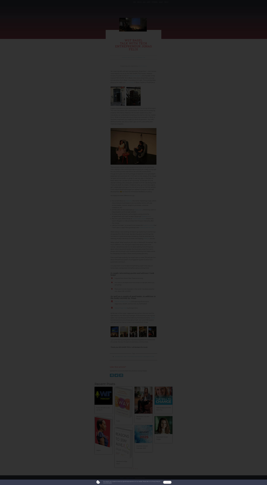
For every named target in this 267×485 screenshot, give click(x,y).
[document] (133, 242)
